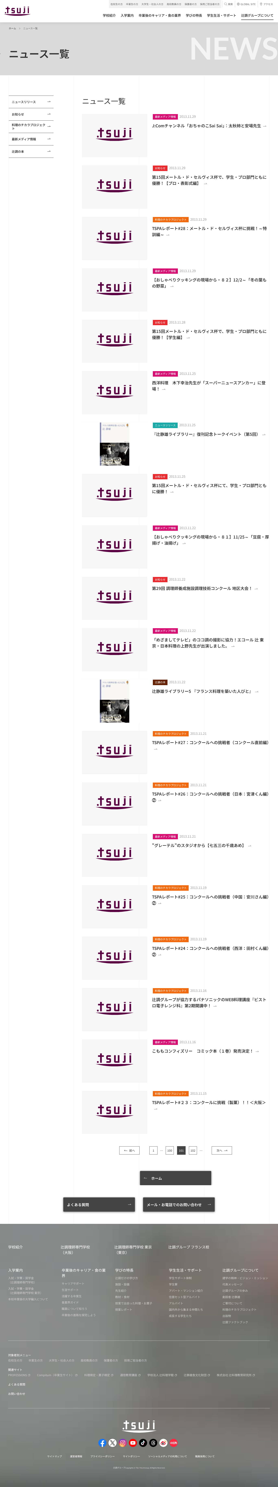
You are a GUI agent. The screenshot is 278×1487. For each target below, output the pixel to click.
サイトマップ (54, 1456)
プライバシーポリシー (102, 1456)
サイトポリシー (131, 1456)
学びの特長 (124, 1270)
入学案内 (15, 1270)
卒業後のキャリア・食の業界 (84, 1272)
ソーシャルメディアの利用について (167, 1456)
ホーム (12, 28)
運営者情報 (76, 1456)
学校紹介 (15, 1246)
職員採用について (205, 1456)
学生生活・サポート (185, 1270)
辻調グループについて (240, 1270)
